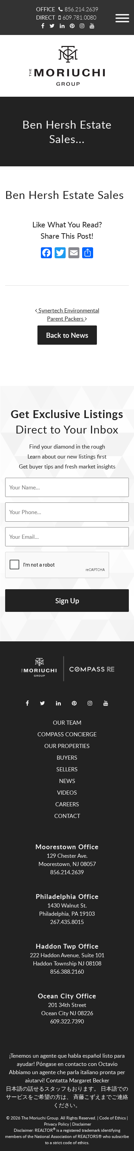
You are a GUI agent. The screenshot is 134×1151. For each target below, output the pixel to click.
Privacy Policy (56, 1124)
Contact (67, 816)
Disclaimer (81, 1124)
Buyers (67, 757)
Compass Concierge (67, 734)
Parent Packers (66, 318)
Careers (67, 804)
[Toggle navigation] (122, 17)
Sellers (67, 769)
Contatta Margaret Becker (77, 1080)
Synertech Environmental (68, 310)
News (67, 781)
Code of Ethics (112, 1117)
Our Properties (67, 746)
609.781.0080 (79, 17)
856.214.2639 (81, 9)
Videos (67, 792)
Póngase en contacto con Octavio (77, 1064)
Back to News (67, 335)
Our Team (67, 722)
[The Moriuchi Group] (67, 66)
